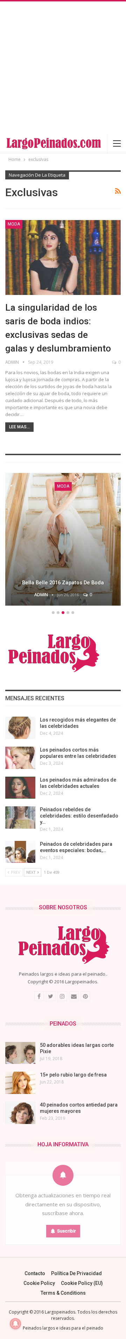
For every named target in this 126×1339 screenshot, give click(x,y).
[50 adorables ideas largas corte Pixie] (20, 1053)
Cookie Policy (39, 1283)
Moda (14, 224)
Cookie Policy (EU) (82, 1283)
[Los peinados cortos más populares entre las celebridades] (20, 758)
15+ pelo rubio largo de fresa (73, 1075)
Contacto (34, 1273)
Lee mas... (19, 426)
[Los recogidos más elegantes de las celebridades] (20, 728)
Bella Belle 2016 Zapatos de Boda (63, 582)
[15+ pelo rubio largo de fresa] (20, 1083)
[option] (63, 540)
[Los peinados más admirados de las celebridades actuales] (20, 788)
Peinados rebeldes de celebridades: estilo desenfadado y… (79, 816)
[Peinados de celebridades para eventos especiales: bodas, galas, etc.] (20, 852)
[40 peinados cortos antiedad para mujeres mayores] (20, 1113)
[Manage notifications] (15, 1323)
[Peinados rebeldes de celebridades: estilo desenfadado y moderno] (20, 817)
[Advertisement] (63, 68)
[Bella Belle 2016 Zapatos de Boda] (63, 539)
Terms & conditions (63, 1293)
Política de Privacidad (76, 1273)
